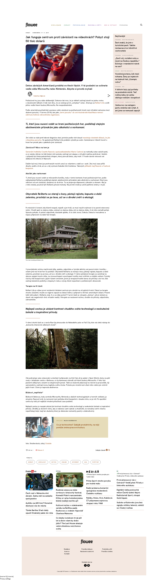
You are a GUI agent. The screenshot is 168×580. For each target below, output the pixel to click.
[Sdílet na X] (109, 450)
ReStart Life (99, 103)
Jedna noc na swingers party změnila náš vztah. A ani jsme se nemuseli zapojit (127, 108)
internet (75, 462)
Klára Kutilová (130, 102)
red (123, 86)
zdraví (30, 462)
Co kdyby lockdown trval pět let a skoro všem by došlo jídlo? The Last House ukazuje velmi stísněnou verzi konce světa (69, 523)
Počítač (95, 462)
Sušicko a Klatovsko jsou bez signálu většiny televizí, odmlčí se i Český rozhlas (130, 505)
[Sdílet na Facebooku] (107, 450)
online (64, 462)
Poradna (118, 39)
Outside (48, 443)
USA (85, 462)
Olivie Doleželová (127, 55)
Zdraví (117, 71)
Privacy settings (5, 579)
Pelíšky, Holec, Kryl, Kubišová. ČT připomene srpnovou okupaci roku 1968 (99, 501)
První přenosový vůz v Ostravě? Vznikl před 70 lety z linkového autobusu (130, 483)
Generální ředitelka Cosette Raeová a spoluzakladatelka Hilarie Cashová (54, 152)
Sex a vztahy (119, 102)
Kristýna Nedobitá (128, 39)
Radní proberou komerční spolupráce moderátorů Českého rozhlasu (97, 491)
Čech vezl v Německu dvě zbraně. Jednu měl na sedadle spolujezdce (39, 496)
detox (54, 462)
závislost (42, 462)
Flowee (32, 25)
